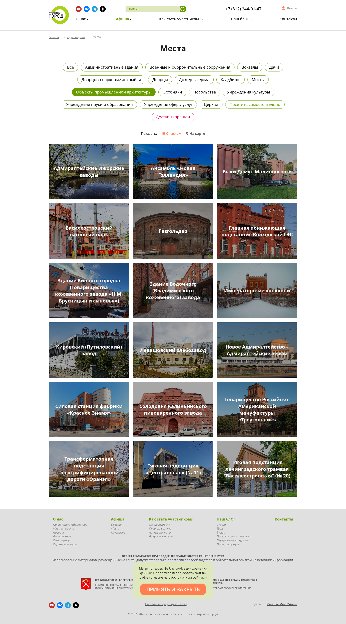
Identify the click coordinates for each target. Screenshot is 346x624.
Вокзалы (249, 67)
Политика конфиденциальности (166, 604)
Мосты (258, 79)
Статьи (221, 525)
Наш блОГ (240, 18)
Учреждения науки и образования (99, 104)
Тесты (220, 528)
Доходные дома (194, 79)
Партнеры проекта (65, 544)
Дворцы (160, 79)
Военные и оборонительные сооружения (190, 67)
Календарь (118, 532)
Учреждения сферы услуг (168, 104)
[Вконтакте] (87, 9)
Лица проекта (61, 536)
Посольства (204, 92)
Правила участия (160, 528)
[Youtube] (79, 9)
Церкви (211, 104)
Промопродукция (228, 544)
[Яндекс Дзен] (103, 9)
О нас (81, 18)
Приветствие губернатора (70, 525)
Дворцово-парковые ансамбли (111, 79)
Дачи (274, 67)
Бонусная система (160, 536)
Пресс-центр (61, 540)
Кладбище (230, 79)
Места (115, 528)
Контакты (288, 18)
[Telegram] (95, 9)
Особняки (172, 92)
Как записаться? (159, 525)
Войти (292, 8)
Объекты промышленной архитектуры (113, 92)
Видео (221, 532)
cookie (180, 568)
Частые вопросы (160, 532)
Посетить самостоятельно (254, 104)
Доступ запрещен (173, 117)
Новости (58, 532)
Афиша (123, 18)
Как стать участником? (180, 18)
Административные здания (111, 67)
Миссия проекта (63, 528)
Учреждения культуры (248, 92)
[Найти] (183, 9)
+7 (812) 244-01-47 (243, 9)
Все (70, 67)
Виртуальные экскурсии (232, 540)
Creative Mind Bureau (282, 604)
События (116, 525)
